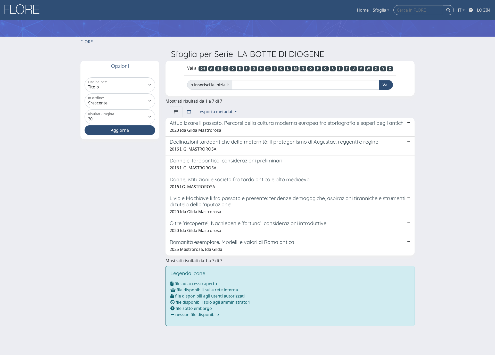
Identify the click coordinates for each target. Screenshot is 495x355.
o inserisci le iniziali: (210, 85)
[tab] (176, 111)
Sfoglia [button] (379, 10)
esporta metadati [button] (217, 111)
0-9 (203, 68)
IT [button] (459, 10)
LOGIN (483, 10)
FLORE (86, 42)
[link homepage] (23, 10)
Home (363, 10)
